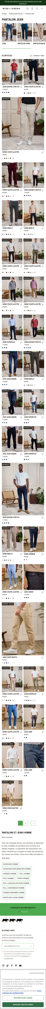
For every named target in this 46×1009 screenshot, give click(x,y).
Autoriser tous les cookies (23, 1004)
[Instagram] (3, 965)
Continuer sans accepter (36, 973)
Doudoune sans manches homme (17, 869)
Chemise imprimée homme (14, 892)
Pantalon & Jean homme (13, 897)
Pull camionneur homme (13, 888)
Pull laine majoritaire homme (16, 883)
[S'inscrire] (31, 946)
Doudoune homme (10, 864)
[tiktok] (7, 965)
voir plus (6, 858)
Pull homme (24, 873)
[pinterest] (16, 965)
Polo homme (8, 878)
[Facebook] (11, 965)
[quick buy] (21, 87)
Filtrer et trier (38, 56)
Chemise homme (9, 873)
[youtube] (20, 965)
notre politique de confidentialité (21, 992)
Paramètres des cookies (23, 998)
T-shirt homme (23, 878)
